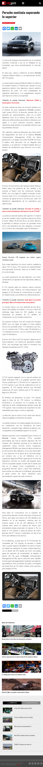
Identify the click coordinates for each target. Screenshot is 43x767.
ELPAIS (18, 764)
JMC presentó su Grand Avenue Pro (22, 726)
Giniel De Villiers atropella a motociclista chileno (15, 692)
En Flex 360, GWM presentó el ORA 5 (23, 708)
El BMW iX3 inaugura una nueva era (22, 744)
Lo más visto (13, 703)
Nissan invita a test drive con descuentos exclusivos (17, 639)
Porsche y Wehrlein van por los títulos (23, 717)
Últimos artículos (31, 703)
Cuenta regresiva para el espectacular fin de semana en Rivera (20, 657)
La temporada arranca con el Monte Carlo (14, 675)
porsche (15, 610)
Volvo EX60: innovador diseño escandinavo (24, 735)
